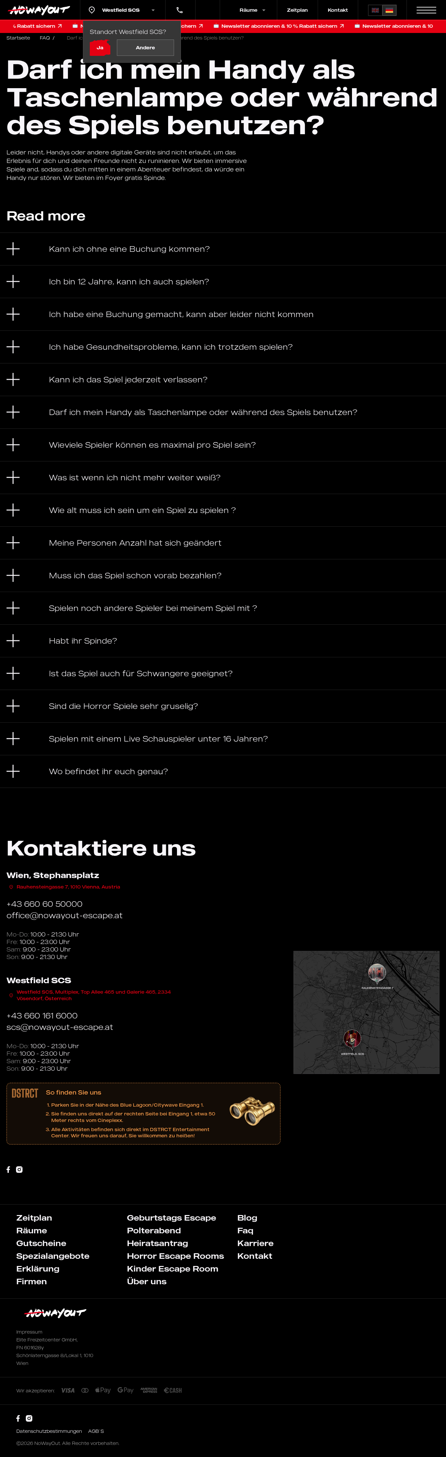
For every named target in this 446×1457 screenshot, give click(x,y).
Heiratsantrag (157, 1243)
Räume (31, 1230)
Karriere (255, 1243)
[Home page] (40, 10)
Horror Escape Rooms (175, 1256)
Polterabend (154, 1230)
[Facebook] (8, 1170)
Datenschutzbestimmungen (49, 1431)
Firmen (31, 1281)
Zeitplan (297, 10)
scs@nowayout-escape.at (60, 1027)
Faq (245, 1230)
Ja (100, 47)
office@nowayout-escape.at (65, 915)
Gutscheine (41, 1243)
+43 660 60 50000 (45, 904)
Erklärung (37, 1268)
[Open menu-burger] (426, 10)
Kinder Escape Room (172, 1268)
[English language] (375, 10)
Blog (247, 1218)
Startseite (18, 37)
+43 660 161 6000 (177, 5)
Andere (145, 47)
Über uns (147, 1281)
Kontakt (338, 10)
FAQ (47, 37)
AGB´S (96, 1431)
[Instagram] (19, 1169)
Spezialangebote (52, 1256)
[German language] (389, 10)
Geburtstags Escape (171, 1218)
